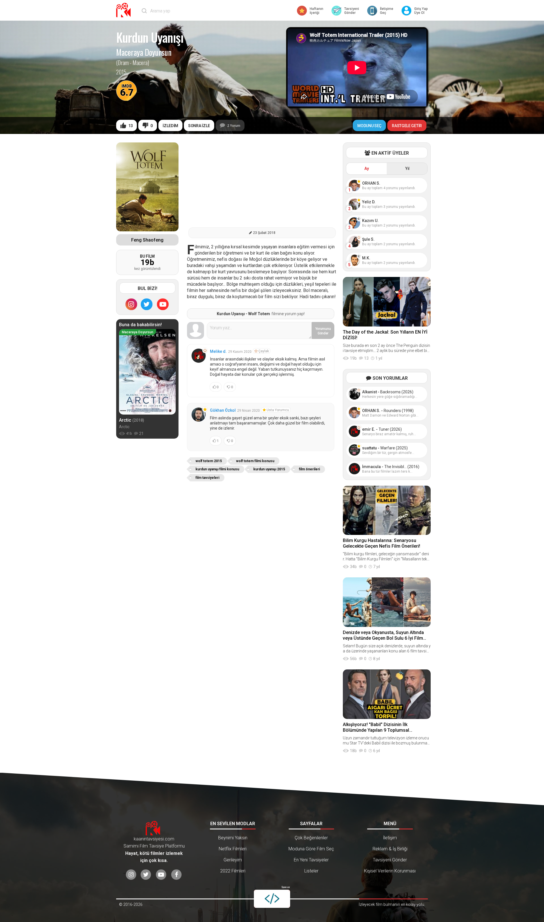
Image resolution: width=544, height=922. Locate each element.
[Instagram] (131, 304)
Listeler (311, 871)
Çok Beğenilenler (311, 837)
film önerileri (309, 469)
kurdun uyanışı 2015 (269, 469)
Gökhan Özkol (223, 410)
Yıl (407, 168)
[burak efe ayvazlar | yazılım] (272, 899)
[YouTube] (163, 304)
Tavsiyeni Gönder (390, 860)
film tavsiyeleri (207, 478)
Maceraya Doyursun (143, 52)
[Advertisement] (262, 182)
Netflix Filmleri (232, 848)
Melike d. (218, 351)
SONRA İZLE (199, 125)
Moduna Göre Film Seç (311, 848)
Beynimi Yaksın (232, 837)
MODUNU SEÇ (369, 125)
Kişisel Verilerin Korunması (390, 871)
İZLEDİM (170, 125)
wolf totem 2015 (209, 461)
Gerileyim (233, 860)
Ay (366, 168)
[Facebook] (176, 875)
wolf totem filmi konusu (255, 461)
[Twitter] (147, 304)
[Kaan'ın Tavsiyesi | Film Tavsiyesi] (124, 10)
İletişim (390, 837)
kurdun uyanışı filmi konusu (217, 469)
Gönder (323, 331)
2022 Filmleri (232, 871)
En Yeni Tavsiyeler (311, 860)
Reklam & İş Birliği (390, 848)
